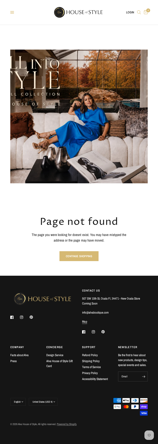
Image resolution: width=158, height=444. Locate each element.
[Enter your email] (143, 376)
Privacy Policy (90, 373)
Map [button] (84, 321)
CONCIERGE (54, 347)
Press (13, 361)
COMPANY (17, 347)
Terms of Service (91, 367)
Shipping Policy (91, 361)
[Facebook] (14, 317)
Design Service (54, 355)
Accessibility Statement (95, 379)
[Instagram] (24, 317)
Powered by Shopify (67, 424)
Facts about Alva (19, 355)
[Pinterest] (34, 317)
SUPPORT (89, 347)
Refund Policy (90, 355)
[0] (145, 12)
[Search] (139, 12)
